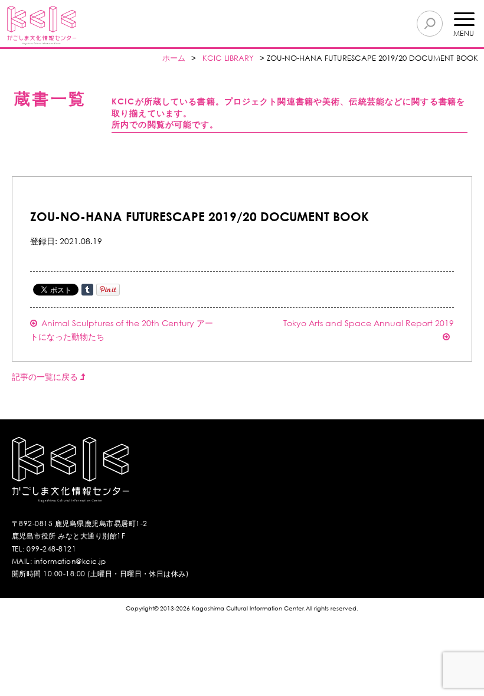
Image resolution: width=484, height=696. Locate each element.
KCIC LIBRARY (228, 58)
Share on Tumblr (87, 290)
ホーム (173, 58)
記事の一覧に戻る (46, 376)
